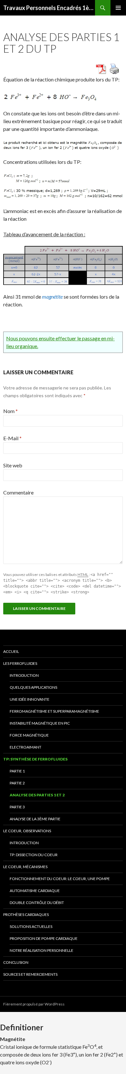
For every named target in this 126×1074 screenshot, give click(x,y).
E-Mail (12, 438)
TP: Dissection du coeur (34, 854)
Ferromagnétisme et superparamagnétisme (54, 711)
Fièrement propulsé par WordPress (34, 1004)
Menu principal (118, 8)
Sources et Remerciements (30, 974)
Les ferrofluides (20, 663)
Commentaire (18, 492)
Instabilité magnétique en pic (40, 723)
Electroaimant (25, 747)
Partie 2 (17, 783)
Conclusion (15, 962)
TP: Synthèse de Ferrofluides (35, 759)
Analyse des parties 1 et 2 (37, 794)
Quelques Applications (33, 687)
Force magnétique (29, 735)
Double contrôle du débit (37, 902)
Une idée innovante (29, 699)
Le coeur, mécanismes (25, 866)
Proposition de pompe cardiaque (44, 938)
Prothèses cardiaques (26, 914)
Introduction (24, 675)
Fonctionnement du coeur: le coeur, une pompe (60, 878)
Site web (12, 465)
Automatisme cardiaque (35, 890)
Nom (10, 411)
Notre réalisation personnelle (41, 950)
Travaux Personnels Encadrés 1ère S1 (49, 7)
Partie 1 (17, 771)
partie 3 (17, 806)
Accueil (11, 651)
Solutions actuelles (31, 926)
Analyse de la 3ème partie (35, 818)
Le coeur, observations (27, 830)
